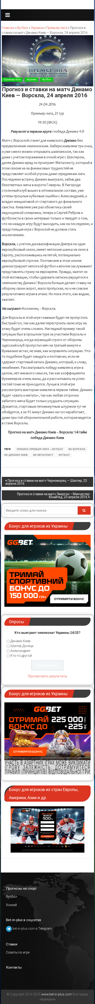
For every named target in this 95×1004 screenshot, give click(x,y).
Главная (8, 28)
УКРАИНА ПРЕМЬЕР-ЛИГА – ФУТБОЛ (40, 449)
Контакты (14, 967)
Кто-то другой (21, 655)
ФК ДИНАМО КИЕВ (16, 455)
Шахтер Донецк (21, 646)
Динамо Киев (20, 641)
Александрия (20, 651)
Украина (37, 28)
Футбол (22, 28)
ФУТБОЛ (64, 455)
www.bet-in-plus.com (56, 994)
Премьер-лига (56, 28)
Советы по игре (18, 952)
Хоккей (11, 905)
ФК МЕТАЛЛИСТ (43, 455)
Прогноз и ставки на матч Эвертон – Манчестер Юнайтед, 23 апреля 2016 (53, 495)
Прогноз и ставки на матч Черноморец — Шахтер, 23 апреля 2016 (46, 482)
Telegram (45, 928)
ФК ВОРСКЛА (76, 449)
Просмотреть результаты (47, 676)
